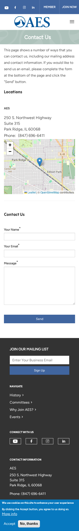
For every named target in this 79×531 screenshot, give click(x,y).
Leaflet (31, 192)
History (15, 395)
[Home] (32, 21)
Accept (9, 524)
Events (15, 417)
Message (10, 263)
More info (9, 514)
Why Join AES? (21, 410)
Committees (19, 402)
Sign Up (39, 370)
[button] (39, 162)
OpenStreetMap (49, 192)
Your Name (11, 229)
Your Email (11, 246)
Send (39, 319)
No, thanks (29, 523)
